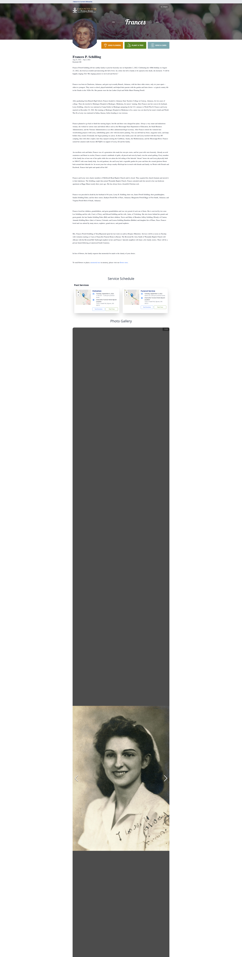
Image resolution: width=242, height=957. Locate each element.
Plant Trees (112, 309)
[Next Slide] (165, 778)
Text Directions (98, 309)
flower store (124, 262)
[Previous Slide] (76, 778)
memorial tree (95, 262)
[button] (83, 295)
